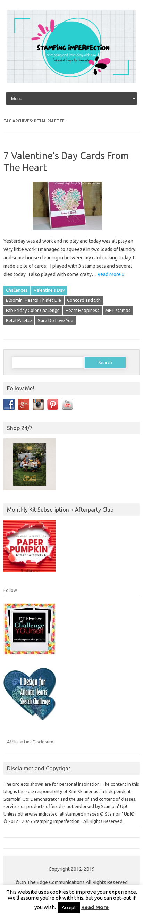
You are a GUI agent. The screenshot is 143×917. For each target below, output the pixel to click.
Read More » (111, 274)
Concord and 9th (84, 300)
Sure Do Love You (55, 320)
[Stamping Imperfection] (71, 81)
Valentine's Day (49, 290)
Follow (10, 590)
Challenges (17, 290)
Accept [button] (69, 907)
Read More (95, 907)
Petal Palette (19, 320)
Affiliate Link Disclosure (30, 741)
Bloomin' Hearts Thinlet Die (33, 300)
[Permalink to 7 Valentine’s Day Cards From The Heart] (71, 233)
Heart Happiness (82, 310)
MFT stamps (118, 310)
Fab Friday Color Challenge (33, 310)
